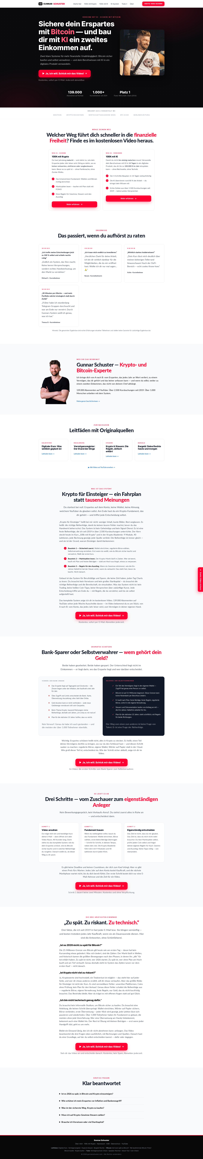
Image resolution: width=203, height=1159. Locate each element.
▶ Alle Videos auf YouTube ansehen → (101, 467)
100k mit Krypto (90, 4)
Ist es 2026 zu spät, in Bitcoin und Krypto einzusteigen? (87, 1094)
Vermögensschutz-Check (99, 1151)
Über (132, 4)
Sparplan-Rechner (115, 1151)
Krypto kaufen (79, 1151)
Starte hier (77, 4)
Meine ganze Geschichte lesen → (88, 401)
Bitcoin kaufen (69, 1151)
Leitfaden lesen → (48, 454)
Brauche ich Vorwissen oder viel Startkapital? (82, 1122)
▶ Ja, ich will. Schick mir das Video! (64, 73)
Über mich (79, 1144)
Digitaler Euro (63, 1148)
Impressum (101, 1144)
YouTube (125, 1144)
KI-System (115, 4)
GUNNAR (52, 4)
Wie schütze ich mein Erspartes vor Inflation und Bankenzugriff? (91, 1101)
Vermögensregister (74, 1148)
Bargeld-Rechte (99, 1148)
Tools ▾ (124, 4)
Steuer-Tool (125, 1151)
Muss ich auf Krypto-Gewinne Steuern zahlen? (83, 1115)
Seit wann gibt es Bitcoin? (120, 1148)
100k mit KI (103, 4)
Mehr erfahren (74, 204)
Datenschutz (115, 1144)
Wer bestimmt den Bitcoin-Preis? (140, 1148)
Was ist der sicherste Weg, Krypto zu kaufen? (82, 1108)
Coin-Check (135, 1151)
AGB (107, 1144)
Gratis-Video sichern (153, 4)
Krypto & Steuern (87, 1148)
